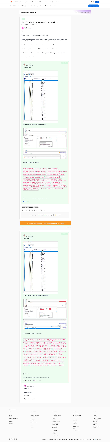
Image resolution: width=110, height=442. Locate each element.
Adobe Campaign (24, 5)
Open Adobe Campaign (83, 12)
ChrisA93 (26, 27)
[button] (93, 6)
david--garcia (28, 64)
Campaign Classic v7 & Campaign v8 (33, 5)
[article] (45, 307)
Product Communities (16, 5)
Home (11, 5)
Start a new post (54, 223)
